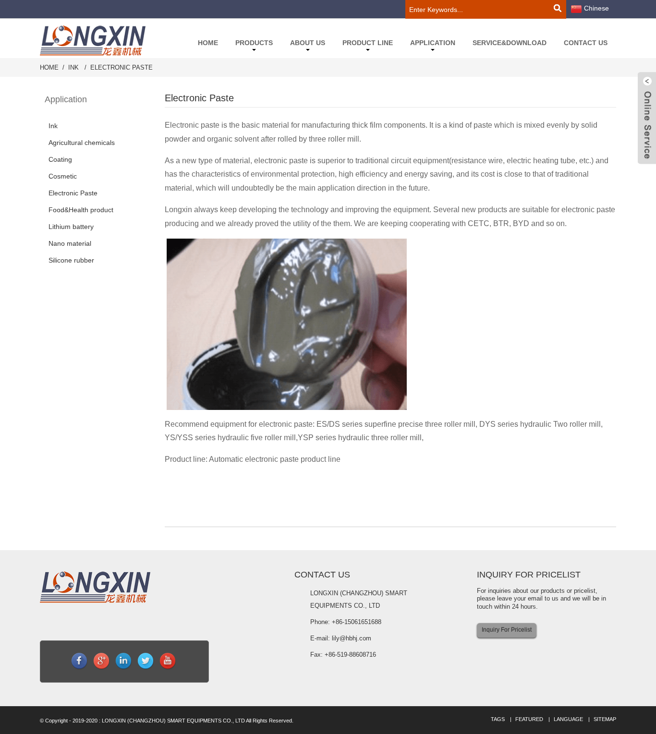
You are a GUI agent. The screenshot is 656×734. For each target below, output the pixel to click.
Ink (73, 67)
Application (432, 43)
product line (367, 43)
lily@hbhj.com (351, 638)
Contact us (585, 43)
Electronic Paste (121, 67)
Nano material (70, 243)
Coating (60, 159)
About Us (307, 43)
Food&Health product (81, 210)
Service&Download (510, 43)
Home (208, 43)
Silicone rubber (71, 260)
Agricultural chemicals (82, 142)
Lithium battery (71, 226)
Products (254, 43)
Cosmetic (63, 176)
